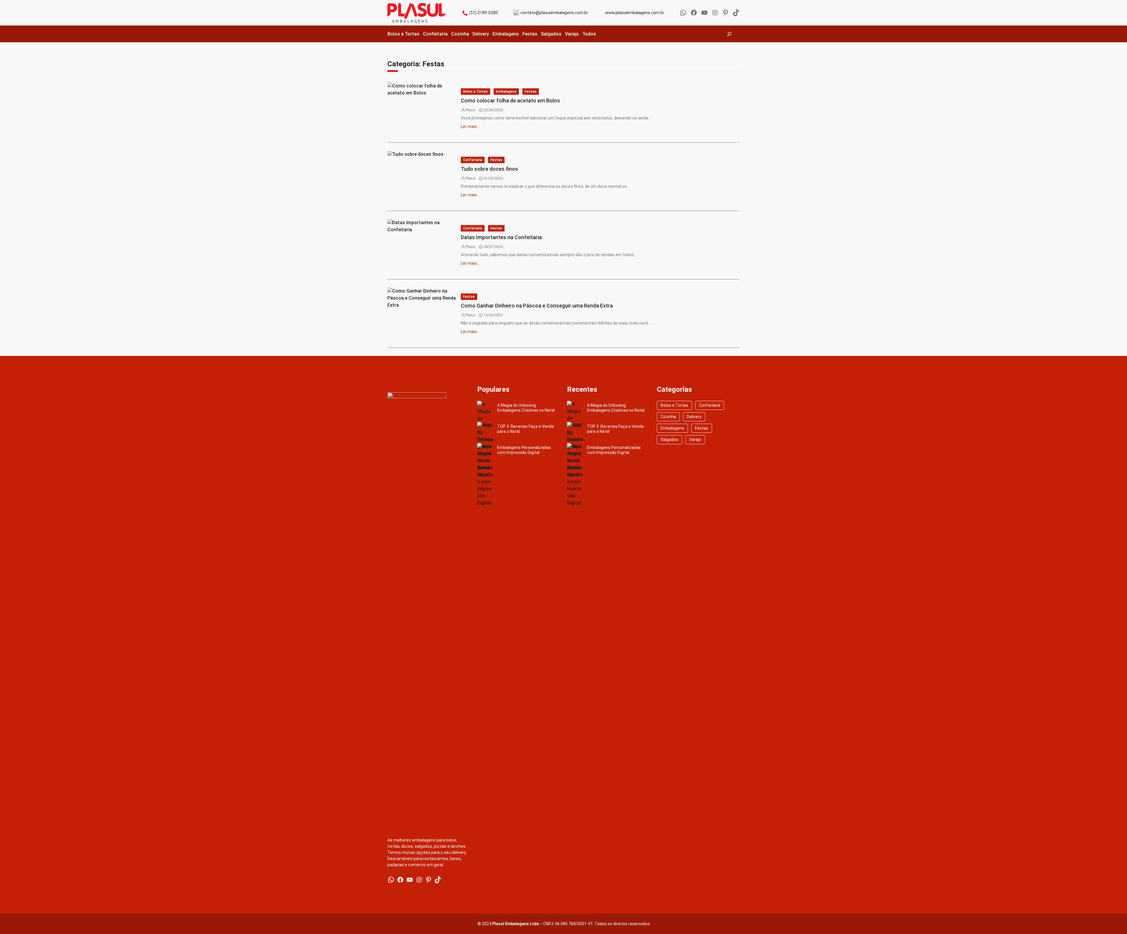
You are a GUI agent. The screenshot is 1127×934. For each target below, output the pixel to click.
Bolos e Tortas (475, 91)
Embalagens (506, 91)
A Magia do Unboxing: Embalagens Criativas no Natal (526, 408)
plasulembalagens (556, 12)
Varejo (695, 439)
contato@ (529, 12)
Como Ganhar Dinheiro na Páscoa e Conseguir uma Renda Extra (537, 306)
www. (610, 12)
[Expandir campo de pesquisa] (729, 34)
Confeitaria (472, 160)
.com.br (581, 12)
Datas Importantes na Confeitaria (501, 237)
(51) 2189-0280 (483, 12)
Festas (530, 91)
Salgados (669, 439)
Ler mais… (470, 126)
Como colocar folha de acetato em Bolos (510, 100)
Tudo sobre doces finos (489, 169)
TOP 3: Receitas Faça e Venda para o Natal (525, 429)
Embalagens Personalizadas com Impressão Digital (524, 450)
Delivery (694, 416)
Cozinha (668, 416)
